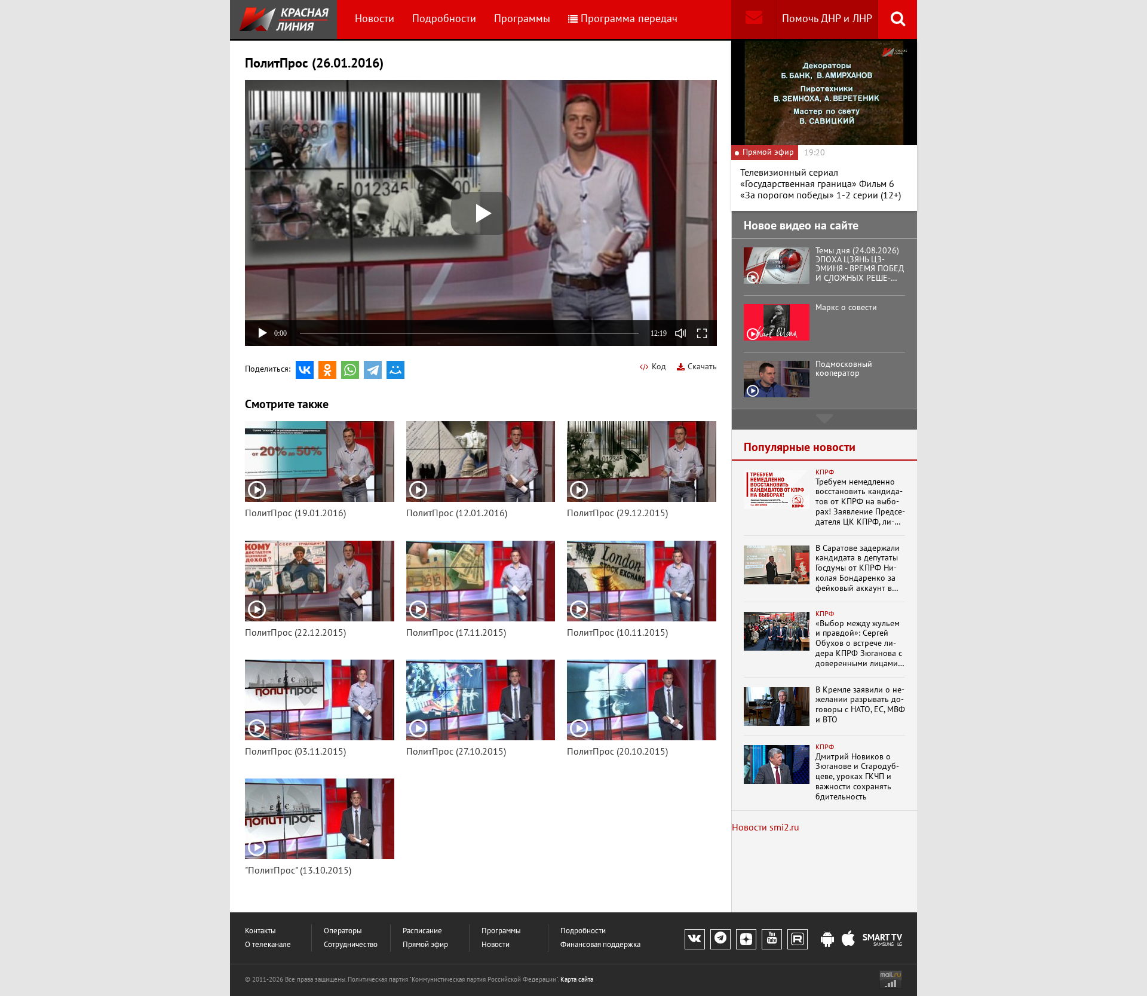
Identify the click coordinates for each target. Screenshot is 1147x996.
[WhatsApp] (350, 370)
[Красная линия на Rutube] (797, 939)
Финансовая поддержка (600, 945)
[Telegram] (373, 370)
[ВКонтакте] (305, 370)
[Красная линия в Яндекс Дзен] (746, 939)
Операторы (343, 931)
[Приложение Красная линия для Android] (827, 939)
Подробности (444, 19)
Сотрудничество (351, 945)
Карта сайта (576, 979)
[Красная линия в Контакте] (695, 939)
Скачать (702, 366)
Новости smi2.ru (765, 827)
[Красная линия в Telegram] (720, 939)
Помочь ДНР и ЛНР (827, 19)
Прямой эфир (425, 945)
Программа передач (629, 19)
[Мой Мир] (395, 370)
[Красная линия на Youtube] (772, 939)
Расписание (422, 931)
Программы (522, 19)
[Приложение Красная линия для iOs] (848, 939)
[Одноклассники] (327, 370)
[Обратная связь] (753, 19)
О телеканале (268, 945)
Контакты (260, 931)
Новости (374, 19)
